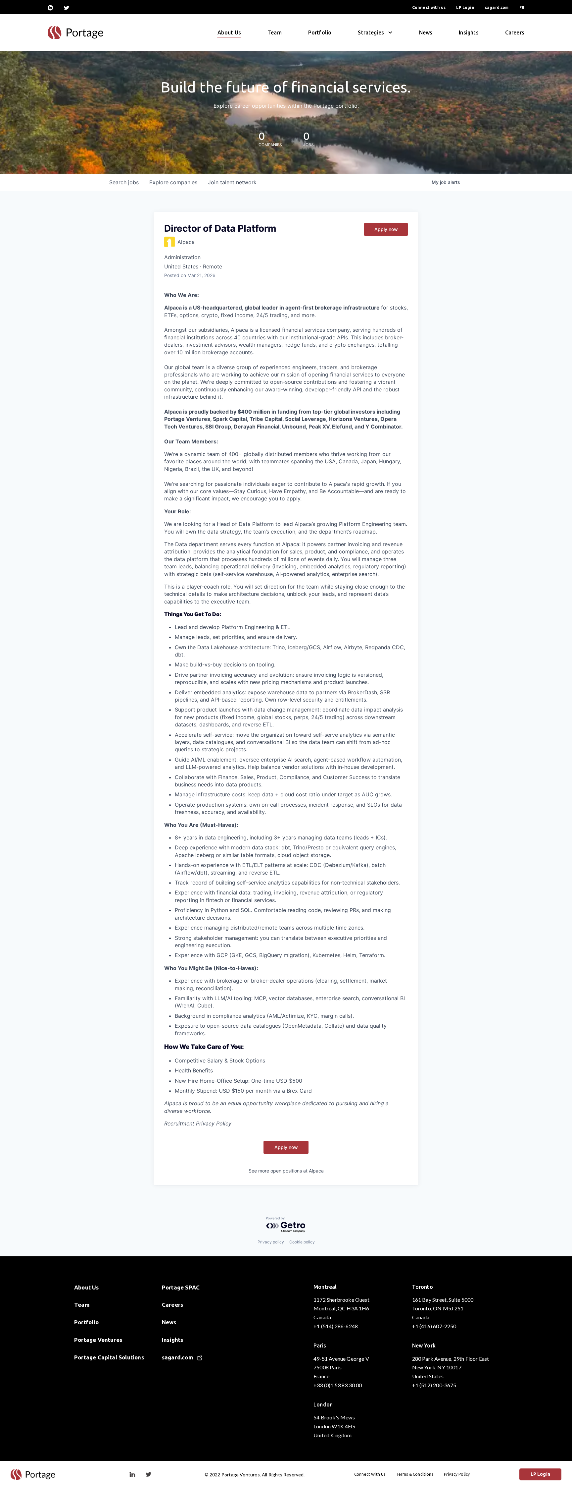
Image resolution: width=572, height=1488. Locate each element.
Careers (514, 32)
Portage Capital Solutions (109, 1357)
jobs (124, 182)
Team (274, 32)
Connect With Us (370, 1474)
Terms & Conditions (414, 1474)
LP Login (465, 7)
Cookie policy (302, 1241)
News (426, 32)
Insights (468, 32)
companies (173, 182)
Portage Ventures (98, 1340)
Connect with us (429, 7)
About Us (229, 32)
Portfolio (320, 32)
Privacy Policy (457, 1474)
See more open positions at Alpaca (286, 1170)
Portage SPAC (181, 1287)
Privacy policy (271, 1241)
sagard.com (497, 7)
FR (521, 7)
